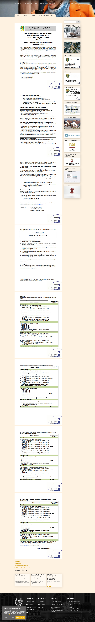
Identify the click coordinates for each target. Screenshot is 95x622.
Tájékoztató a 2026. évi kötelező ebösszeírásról (37, 576)
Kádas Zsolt (36, 578)
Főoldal (16, 3)
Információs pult (30, 601)
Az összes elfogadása (20, 617)
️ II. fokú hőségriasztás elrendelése (20, 576)
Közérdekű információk (45, 3)
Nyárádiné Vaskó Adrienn (22, 578)
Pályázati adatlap (18, 563)
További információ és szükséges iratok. (22, 567)
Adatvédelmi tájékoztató (53, 616)
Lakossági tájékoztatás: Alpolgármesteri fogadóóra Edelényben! (53, 577)
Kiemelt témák (30, 603)
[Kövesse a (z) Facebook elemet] (27, 612)
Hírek (51, 582)
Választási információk (75, 3)
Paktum (54, 3)
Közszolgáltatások (31, 604)
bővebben (17, 584)
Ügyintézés (34, 3)
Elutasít (12, 617)
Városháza (27, 3)
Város (21, 3)
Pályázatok (60, 3)
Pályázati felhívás (18, 561)
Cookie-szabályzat (12, 614)
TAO (66, 3)
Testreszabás (7, 617)
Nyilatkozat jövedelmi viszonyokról (21, 565)
